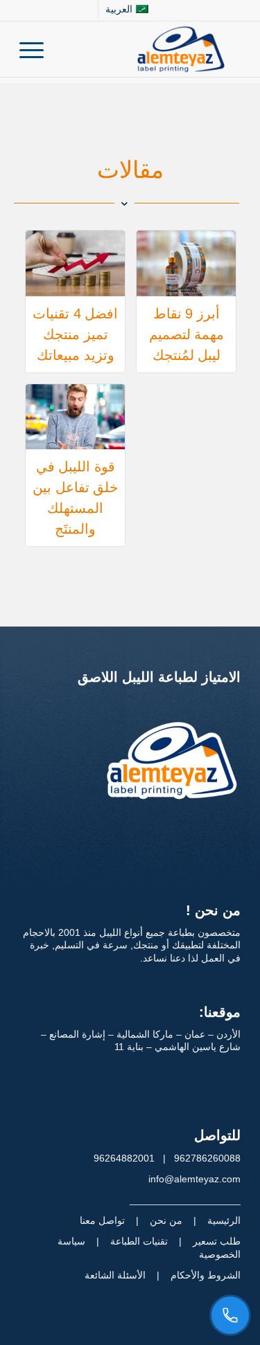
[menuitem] (126, 9)
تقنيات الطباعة (139, 1241)
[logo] (152, 49)
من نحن (166, 1220)
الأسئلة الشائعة (115, 1275)
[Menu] (36, 49)
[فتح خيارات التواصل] (230, 1315)
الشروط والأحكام (206, 1275)
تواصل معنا (102, 1220)
